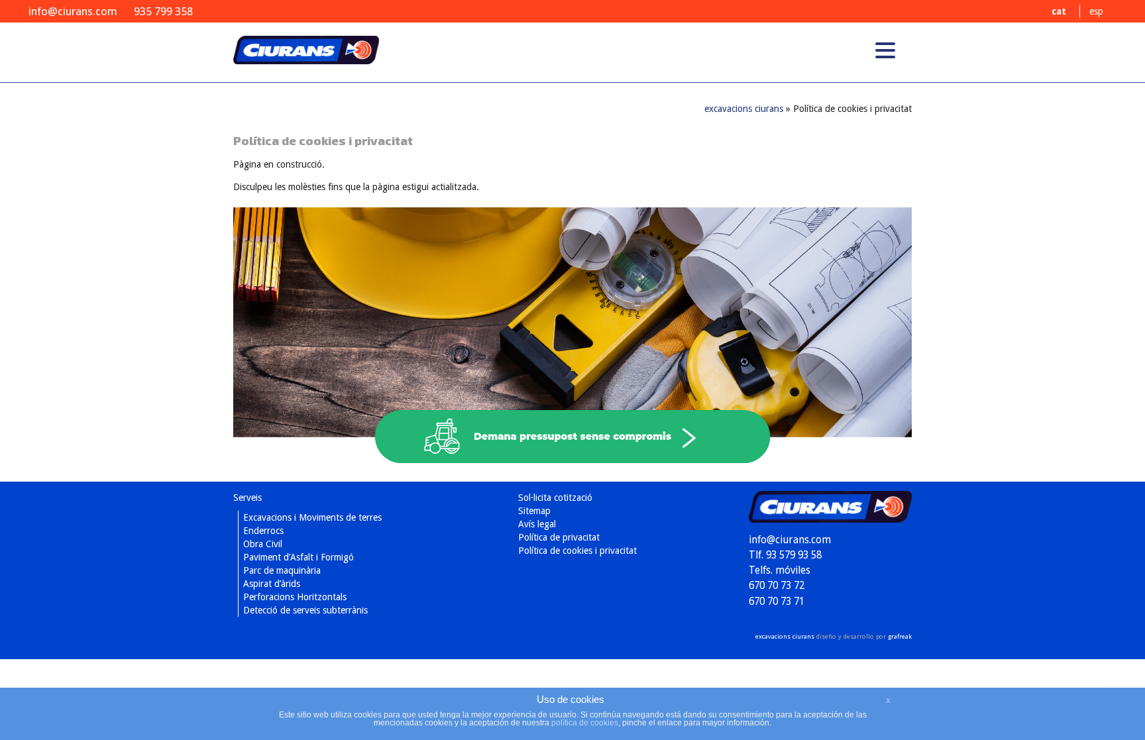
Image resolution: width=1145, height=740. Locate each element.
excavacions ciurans (306, 59)
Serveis (247, 497)
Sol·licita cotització (555, 497)
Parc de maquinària (282, 570)
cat (1059, 11)
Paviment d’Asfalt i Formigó (298, 557)
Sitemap (534, 510)
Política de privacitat (559, 537)
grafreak (900, 636)
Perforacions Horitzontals (295, 597)
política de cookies (584, 722)
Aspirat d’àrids (271, 583)
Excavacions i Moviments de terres (312, 517)
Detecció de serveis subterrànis (305, 610)
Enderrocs (263, 530)
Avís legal (537, 524)
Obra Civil (262, 544)
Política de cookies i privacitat (577, 550)
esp (1096, 11)
